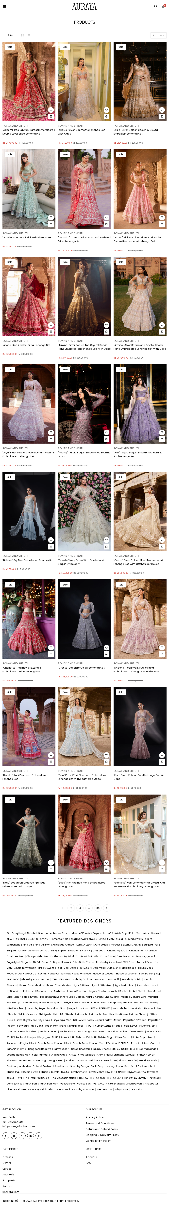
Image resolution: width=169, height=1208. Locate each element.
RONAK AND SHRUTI (118, 1043)
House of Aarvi (16, 973)
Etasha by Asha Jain (108, 962)
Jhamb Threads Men (59, 985)
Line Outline (112, 996)
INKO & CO (13, 979)
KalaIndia (29, 991)
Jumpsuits (9, 1180)
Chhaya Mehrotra (37, 956)
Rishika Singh (106, 1037)
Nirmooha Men (100, 1014)
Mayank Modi (72, 1002)
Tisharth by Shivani (135, 1078)
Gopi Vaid (99, 968)
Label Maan (153, 991)
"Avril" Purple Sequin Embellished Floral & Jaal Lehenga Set (138, 454)
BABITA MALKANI (132, 944)
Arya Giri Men (43, 944)
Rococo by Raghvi (18, 1043)
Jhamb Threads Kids (31, 985)
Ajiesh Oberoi (151, 933)
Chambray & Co (117, 950)
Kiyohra (124, 991)
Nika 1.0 (59, 1014)
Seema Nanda (148, 1049)
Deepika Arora (126, 956)
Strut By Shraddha (142, 1066)
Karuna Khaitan (76, 991)
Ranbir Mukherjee (26, 1037)
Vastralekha (68, 1083)
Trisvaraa (154, 1078)
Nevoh (12, 1014)
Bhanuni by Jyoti (39, 950)
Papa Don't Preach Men (44, 1025)
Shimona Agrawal (125, 1054)
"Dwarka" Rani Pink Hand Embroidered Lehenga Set (25, 777)
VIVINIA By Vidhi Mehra (41, 1089)
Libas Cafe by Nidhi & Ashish (86, 996)
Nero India (136, 1008)
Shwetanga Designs (19, 1060)
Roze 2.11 (136, 1043)
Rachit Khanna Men (72, 1031)
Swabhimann (79, 1072)
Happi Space (128, 968)
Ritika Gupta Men (143, 1037)
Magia (125, 996)
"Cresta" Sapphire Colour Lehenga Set (81, 667)
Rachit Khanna (49, 1031)
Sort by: (157, 35)
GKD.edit (85, 968)
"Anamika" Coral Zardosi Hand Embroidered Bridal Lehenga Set (84, 239)
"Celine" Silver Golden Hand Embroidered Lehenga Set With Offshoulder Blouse (138, 562)
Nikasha (70, 1014)
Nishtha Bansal (119, 1014)
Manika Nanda (28, 1002)
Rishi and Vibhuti (86, 1037)
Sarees (6, 1169)
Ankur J (93, 939)
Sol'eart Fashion (43, 1066)
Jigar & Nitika (81, 985)
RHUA (55, 1037)
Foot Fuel (62, 968)
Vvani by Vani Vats (83, 1089)
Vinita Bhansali (115, 1083)
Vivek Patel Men (16, 1089)
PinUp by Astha (102, 1025)
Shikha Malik (104, 1054)
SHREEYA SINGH (146, 1054)
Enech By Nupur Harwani (56, 962)
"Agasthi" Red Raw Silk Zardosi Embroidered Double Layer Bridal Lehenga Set (28, 131)
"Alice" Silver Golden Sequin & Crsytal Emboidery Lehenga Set (136, 131)
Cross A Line (107, 956)
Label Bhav (137, 991)
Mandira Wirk (139, 996)
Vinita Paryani (134, 1083)
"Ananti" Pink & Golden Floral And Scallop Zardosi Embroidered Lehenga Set (138, 239)
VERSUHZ (98, 1083)
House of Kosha (36, 973)
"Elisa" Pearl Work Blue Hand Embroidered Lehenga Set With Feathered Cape (82, 777)
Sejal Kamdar (40, 1054)
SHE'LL (73, 1054)
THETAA (83, 1078)
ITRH (55, 979)
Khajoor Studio (97, 991)
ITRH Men (65, 979)
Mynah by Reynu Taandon (43, 1008)
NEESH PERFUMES (101, 1008)
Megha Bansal (91, 1002)
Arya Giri (28, 944)
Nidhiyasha (46, 1014)
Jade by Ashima (82, 979)
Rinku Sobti (67, 1037)
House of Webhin (127, 973)
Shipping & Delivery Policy (102, 1135)
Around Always (134, 939)
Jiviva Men (143, 985)
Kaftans (7, 1186)
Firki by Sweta (46, 968)
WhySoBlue (122, 1089)
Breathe (73, 950)
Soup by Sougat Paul (83, 1066)
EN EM (36, 962)
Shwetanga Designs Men (48, 1060)
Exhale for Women (25, 968)
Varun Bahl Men (49, 1083)
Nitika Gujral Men (26, 1020)
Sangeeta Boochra (40, 1049)
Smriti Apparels (148, 1060)
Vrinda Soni (63, 1089)
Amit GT (45, 939)
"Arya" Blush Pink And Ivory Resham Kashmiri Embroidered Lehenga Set (28, 454)
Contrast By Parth (87, 956)
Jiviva (131, 985)
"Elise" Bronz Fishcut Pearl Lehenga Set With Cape (140, 777)
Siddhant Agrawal (77, 1060)
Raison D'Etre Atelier (132, 1031)
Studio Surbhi (30, 1072)
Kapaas (41, 991)
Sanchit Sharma (17, 1049)
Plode (117, 1025)
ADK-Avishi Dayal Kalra (93, 933)
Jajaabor (99, 979)
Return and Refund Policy (102, 1129)
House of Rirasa (82, 973)
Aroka (119, 939)
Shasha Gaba (59, 1054)
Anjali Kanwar (78, 939)
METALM (128, 1002)
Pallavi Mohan (113, 1020)
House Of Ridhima (59, 973)
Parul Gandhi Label (72, 1025)
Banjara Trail (151, 944)
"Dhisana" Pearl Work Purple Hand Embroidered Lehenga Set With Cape (136, 669)
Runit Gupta (151, 1043)
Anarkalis (8, 1174)
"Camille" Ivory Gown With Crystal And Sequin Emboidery (81, 562)
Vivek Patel (151, 1083)
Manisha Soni (47, 1002)
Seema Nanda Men (19, 1054)
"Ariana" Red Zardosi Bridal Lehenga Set (26, 345)
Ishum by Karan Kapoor (35, 979)
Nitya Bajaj (44, 1020)
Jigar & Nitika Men (102, 985)
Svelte (65, 1072)
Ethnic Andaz (137, 962)
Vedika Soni (84, 1083)
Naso (63, 1008)
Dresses (7, 1157)
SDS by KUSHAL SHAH (124, 1049)
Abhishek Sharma (38, 933)
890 (98, 908)
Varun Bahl (31, 1083)
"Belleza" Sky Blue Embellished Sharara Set (28, 560)
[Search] (155, 6)
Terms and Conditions (100, 1123)
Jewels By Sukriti (132, 979)
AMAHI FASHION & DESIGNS (22, 939)
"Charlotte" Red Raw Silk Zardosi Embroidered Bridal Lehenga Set (22, 669)
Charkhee (151, 950)
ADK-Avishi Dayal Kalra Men (125, 933)
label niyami (31, 996)
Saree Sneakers (81, 1049)
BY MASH (85, 950)
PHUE (88, 1025)
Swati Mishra (97, 1072)
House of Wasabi (104, 973)
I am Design (146, 973)
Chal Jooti (99, 950)
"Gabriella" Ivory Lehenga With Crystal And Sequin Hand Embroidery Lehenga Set (139, 884)
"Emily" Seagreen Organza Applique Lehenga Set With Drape (23, 884)
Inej (158, 973)
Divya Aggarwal (145, 956)
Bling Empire (59, 950)
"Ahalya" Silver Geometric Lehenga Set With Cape (81, 131)
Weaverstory (105, 1089)
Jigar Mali (120, 985)
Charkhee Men (16, 956)
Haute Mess (145, 968)
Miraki (153, 1002)
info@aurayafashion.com (18, 1126)
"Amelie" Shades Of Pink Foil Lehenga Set (27, 237)
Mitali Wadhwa (16, 1008)
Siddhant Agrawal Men (103, 1060)
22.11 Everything (16, 933)
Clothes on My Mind (62, 956)
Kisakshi (113, 991)
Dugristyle (13, 962)
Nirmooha (83, 1014)
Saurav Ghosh (101, 1049)
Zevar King (136, 1089)
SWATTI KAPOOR (116, 1072)
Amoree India (60, 939)
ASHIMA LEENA (84, 944)
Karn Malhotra (57, 991)
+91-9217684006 (12, 1122)
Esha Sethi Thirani (84, 962)
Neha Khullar (120, 1008)
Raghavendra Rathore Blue (102, 1031)
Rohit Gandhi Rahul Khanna (47, 1043)
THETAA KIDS (97, 1078)
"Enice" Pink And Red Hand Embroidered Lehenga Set (81, 884)
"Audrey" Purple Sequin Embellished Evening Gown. (84, 454)
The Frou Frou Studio (37, 1078)
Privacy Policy (95, 1117)
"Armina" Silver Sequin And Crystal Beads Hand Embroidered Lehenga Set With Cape (84, 346)
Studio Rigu (14, 1072)
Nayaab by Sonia (79, 1008)
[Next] (106, 908)
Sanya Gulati (62, 1049)
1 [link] (62, 908)
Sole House (61, 1066)
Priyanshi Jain (147, 1025)
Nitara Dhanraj (140, 1014)
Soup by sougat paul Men (114, 1066)
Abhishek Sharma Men (64, 933)
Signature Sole (128, 1060)
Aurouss (116, 944)
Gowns (6, 1163)
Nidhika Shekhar (28, 1014)
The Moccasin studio (64, 1078)
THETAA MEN (114, 1078)
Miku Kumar (141, 1002)
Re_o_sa (44, 1037)
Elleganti (26, 962)
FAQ (88, 1163)
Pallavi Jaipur (95, 1020)
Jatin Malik (113, 979)
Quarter (12, 1031)
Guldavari (113, 968)
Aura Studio (101, 944)
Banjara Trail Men (17, 950)
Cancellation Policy (98, 1141)
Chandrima (136, 950)
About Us (92, 1157)
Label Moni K (14, 996)
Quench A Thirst (28, 1031)
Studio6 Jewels (50, 1072)
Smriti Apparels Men (19, 1066)
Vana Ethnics (15, 1083)
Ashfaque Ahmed (63, 944)
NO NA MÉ (79, 1020)
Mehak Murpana (111, 1002)
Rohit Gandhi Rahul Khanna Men (85, 1043)
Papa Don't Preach (135, 1020)
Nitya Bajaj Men (62, 1020)
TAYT (19, 1078)
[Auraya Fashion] (84, 6)
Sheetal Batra (87, 1054)
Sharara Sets (10, 1192)
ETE (125, 962)
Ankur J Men (106, 939)
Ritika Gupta (123, 1037)
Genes (74, 968)
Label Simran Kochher (53, 996)
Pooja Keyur (130, 1025)
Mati (60, 1002)
